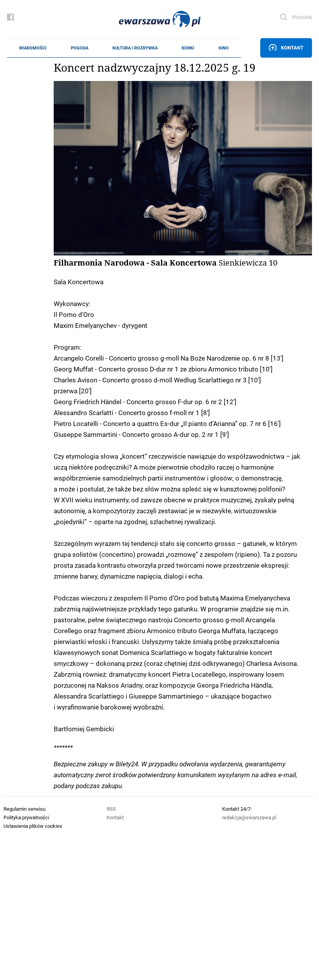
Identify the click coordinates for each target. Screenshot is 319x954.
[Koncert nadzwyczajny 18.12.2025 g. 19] (183, 168)
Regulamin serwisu (25, 809)
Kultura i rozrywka (135, 48)
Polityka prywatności (26, 817)
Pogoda (79, 48)
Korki (188, 48)
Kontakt (292, 47)
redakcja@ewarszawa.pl (249, 817)
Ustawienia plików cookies (33, 826)
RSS (111, 809)
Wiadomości (32, 48)
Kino (224, 48)
